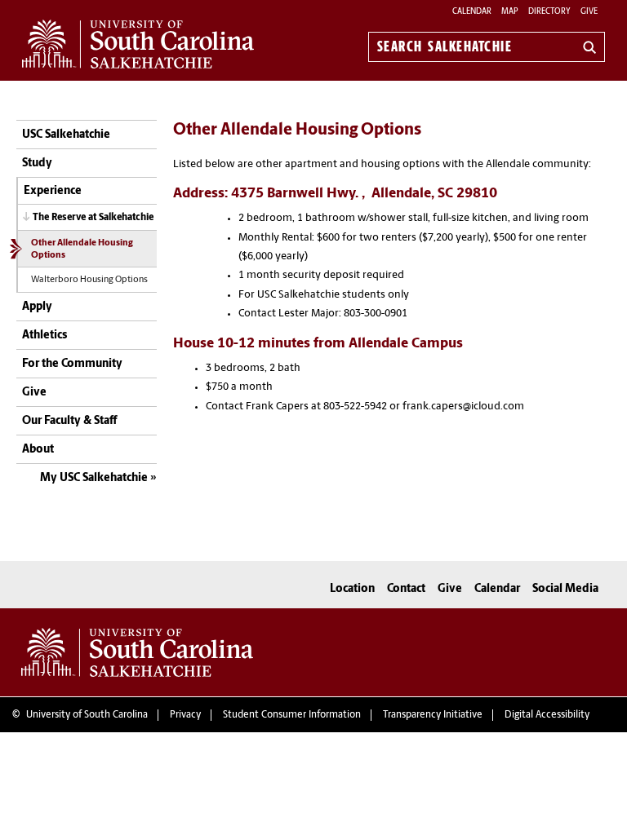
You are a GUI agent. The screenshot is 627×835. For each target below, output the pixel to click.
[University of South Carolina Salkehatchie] (137, 652)
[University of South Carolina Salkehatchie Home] (138, 44)
